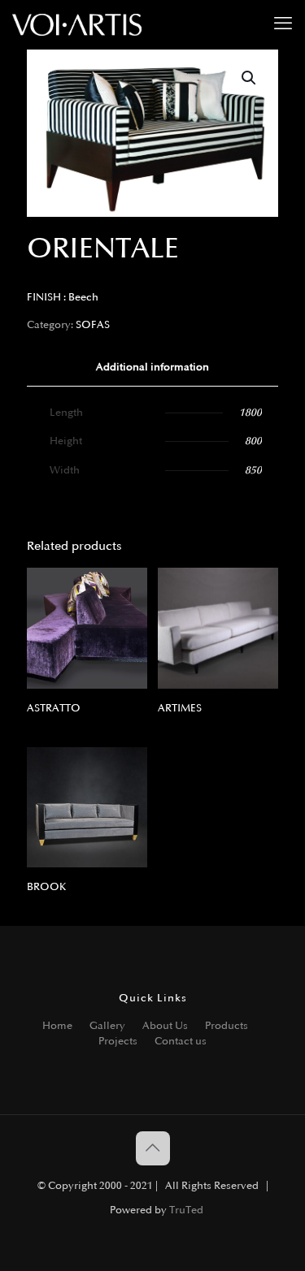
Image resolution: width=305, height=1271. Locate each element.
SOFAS (93, 325)
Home (57, 1026)
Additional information (152, 367)
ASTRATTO (54, 708)
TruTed (186, 1210)
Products (226, 1026)
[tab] (152, 367)
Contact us (181, 1041)
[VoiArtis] (77, 24)
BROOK (46, 887)
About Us (165, 1026)
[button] (249, 78)
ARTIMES (180, 708)
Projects (117, 1041)
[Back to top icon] (153, 1148)
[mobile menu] (283, 24)
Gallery (107, 1026)
